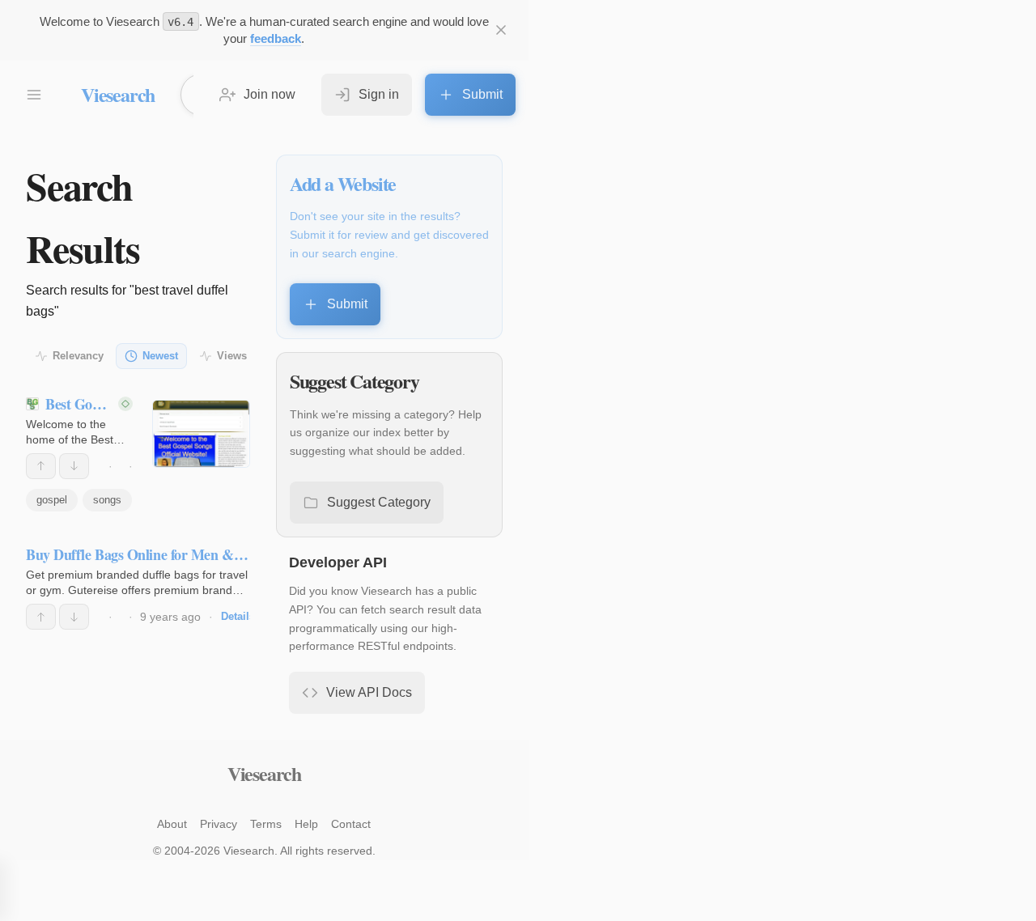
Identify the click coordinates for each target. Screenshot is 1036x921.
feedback (275, 38)
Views (232, 356)
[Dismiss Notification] (501, 30)
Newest (160, 356)
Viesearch (118, 94)
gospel (51, 500)
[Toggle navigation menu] (34, 95)
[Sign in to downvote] (74, 466)
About (172, 823)
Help (306, 823)
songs (107, 500)
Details (238, 616)
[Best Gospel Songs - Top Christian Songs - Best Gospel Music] (201, 434)
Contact (351, 823)
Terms (266, 823)
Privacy (218, 823)
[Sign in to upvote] (41, 466)
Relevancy (78, 356)
